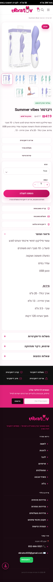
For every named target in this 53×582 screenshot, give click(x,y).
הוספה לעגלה (26, 193)
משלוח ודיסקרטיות (39, 336)
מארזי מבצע (40, 477)
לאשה (43, 443)
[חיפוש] (42, 10)
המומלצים (41, 470)
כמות (45, 180)
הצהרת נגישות (39, 526)
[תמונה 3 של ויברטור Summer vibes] (20, 79)
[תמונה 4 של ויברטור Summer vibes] (7, 79)
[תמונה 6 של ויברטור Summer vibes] (33, 92)
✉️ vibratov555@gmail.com (32, 553)
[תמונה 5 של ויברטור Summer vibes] (46, 92)
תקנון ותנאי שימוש (37, 519)
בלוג (43, 483)
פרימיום (42, 463)
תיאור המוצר (43, 234)
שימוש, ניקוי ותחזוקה (37, 346)
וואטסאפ (25, 559)
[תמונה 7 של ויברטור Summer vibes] (20, 92)
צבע (45, 164)
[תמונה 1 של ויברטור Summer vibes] (46, 79)
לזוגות (42, 450)
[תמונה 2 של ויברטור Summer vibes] (33, 79)
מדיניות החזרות (38, 506)
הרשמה (17, 401)
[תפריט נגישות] (5, 566)
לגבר (43, 457)
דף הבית (49, 18)
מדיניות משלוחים (37, 513)
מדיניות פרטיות (38, 500)
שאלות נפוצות (41, 356)
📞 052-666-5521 (37, 546)
